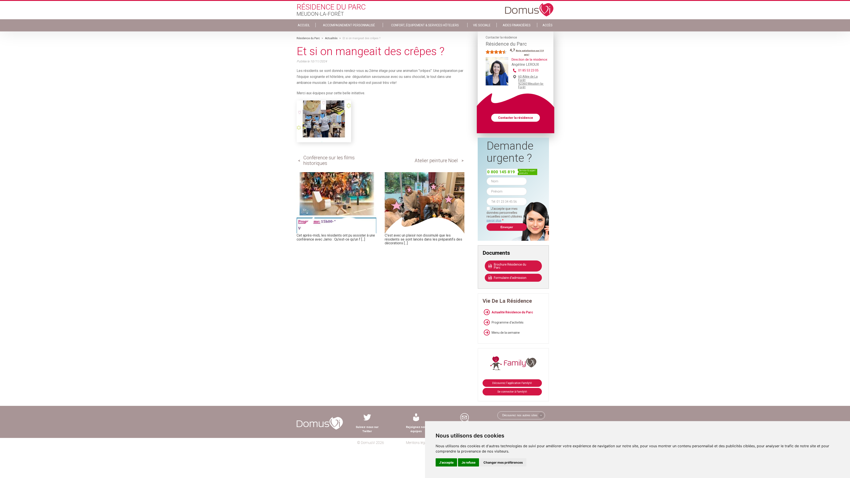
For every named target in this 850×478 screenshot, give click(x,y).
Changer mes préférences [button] (503, 462)
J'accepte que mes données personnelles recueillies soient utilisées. (507, 214)
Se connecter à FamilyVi (512, 391)
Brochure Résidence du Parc (510, 266)
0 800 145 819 (501, 171)
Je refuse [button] (468, 462)
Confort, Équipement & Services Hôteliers (425, 25)
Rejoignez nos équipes (416, 429)
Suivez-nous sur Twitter (367, 429)
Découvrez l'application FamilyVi (512, 383)
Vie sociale (482, 25)
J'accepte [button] (446, 462)
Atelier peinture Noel (436, 160)
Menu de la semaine (506, 332)
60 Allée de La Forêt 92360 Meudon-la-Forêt (531, 82)
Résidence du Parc (308, 38)
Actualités (331, 38)
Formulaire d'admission (510, 277)
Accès (547, 25)
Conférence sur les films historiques (329, 160)
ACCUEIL (304, 25)
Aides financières (517, 25)
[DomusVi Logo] (529, 7)
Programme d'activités (508, 322)
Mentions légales (418, 443)
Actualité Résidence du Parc (512, 312)
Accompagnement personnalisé (349, 25)
